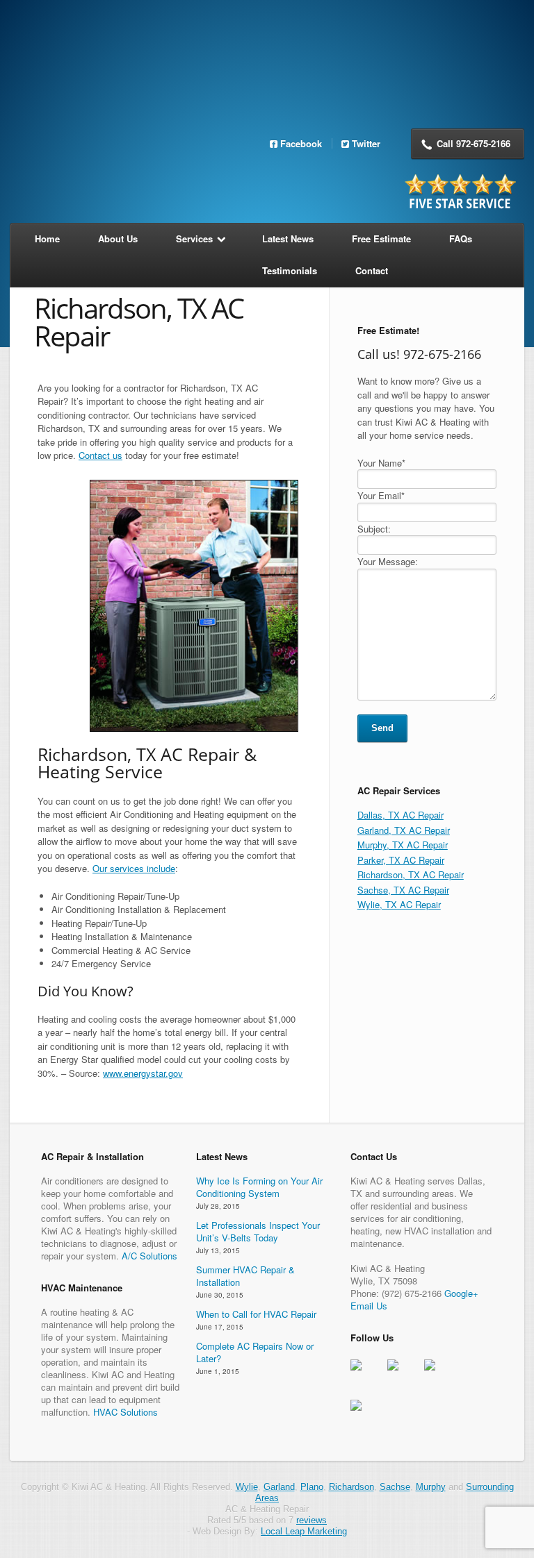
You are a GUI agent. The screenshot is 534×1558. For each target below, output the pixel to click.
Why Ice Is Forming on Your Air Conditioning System (259, 1187)
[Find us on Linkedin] (441, 1376)
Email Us (368, 1305)
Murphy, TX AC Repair (402, 844)
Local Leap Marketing (304, 1531)
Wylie (247, 1487)
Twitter (366, 143)
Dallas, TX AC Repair (400, 814)
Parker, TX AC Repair (400, 859)
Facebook (301, 143)
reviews (311, 1520)
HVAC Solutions (125, 1411)
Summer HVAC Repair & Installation (245, 1276)
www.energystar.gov (143, 1073)
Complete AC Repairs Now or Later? (255, 1352)
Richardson (351, 1487)
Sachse (395, 1487)
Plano (311, 1487)
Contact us (100, 455)
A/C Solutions (149, 1255)
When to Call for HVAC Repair (256, 1314)
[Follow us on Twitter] (404, 1376)
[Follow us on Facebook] (367, 1376)
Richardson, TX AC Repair (410, 874)
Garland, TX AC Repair (403, 830)
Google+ (461, 1293)
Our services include (133, 868)
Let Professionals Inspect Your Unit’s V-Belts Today (258, 1231)
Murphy (431, 1487)
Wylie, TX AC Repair (399, 904)
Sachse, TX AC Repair (403, 889)
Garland (279, 1487)
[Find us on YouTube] (367, 1416)
